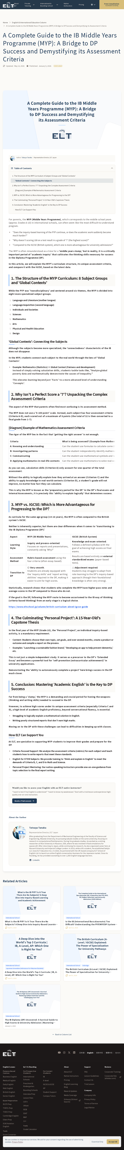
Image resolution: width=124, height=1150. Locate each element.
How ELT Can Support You (25, 209)
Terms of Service (91, 1103)
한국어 (117, 1052)
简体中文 (99, 1052)
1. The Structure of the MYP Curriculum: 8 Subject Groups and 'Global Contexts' (44, 176)
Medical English (9, 1080)
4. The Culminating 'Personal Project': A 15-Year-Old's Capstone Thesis (41, 200)
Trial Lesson (89, 1084)
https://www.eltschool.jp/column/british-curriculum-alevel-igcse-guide (48, 606)
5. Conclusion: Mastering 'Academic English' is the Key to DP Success (39, 205)
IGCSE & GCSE (48, 1084)
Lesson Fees (28, 1098)
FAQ (85, 1072)
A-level (46, 1080)
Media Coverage (70, 1095)
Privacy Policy (89, 1099)
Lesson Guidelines (91, 1076)
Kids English (8, 1088)
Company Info (90, 1095)
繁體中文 (109, 1052)
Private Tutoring (28, 4)
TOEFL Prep (8, 1108)
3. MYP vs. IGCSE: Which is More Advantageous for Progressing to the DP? (41, 195)
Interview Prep (29, 1094)
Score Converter (9, 1134)
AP (44, 1088)
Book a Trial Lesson (23, 801)
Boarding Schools (30, 1090)
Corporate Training (112, 1072)
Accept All (113, 1141)
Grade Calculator (30, 1129)
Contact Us (88, 1080)
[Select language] (93, 4)
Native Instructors (68, 4)
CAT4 (25, 1101)
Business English (10, 1076)
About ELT (16, 4)
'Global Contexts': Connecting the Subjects (33, 180)
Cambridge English (11, 1115)
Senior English (9, 1096)
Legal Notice (89, 1107)
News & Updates (70, 1091)
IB (44, 1076)
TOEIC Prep (7, 1112)
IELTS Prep (7, 1104)
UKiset (26, 1105)
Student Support (50, 1092)
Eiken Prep (7, 1119)
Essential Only (97, 1141)
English (90, 1052)
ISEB (25, 1109)
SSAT (25, 1113)
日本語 (81, 1052)
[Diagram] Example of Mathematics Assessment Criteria (37, 190)
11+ (24, 1121)
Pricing (81, 4)
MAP (25, 1117)
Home (5, 22)
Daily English (8, 1084)
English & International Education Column (29, 22)
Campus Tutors (49, 1096)
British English (9, 1092)
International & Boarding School (46, 4)
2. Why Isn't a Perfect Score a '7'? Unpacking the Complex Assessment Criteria (43, 185)
